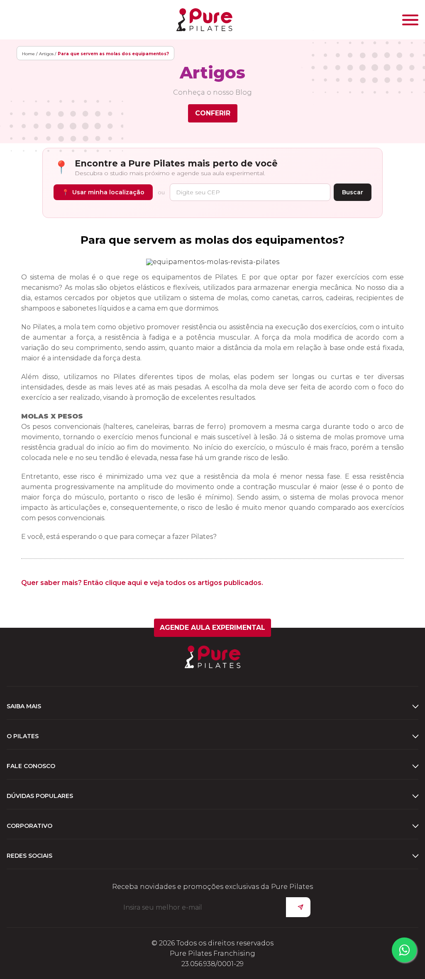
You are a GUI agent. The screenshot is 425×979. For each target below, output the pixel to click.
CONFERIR (212, 113)
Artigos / (47, 53)
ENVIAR (298, 907)
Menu (410, 20)
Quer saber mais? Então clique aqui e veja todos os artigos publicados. (142, 583)
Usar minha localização (103, 192)
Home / (29, 53)
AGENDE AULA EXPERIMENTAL (212, 627)
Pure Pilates (204, 19)
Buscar (352, 192)
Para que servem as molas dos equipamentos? (212, 240)
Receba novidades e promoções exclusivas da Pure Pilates (212, 887)
